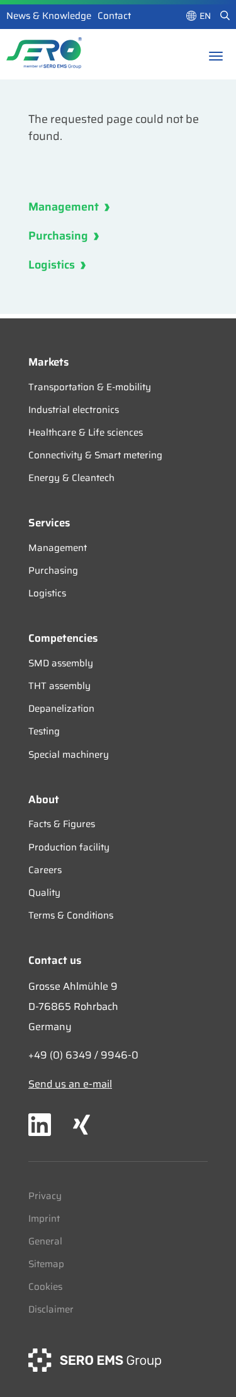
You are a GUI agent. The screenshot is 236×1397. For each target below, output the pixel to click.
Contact (114, 15)
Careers (45, 870)
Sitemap (46, 1264)
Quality (44, 892)
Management (64, 207)
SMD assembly (60, 663)
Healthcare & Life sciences (85, 432)
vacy (51, 1195)
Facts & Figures (61, 824)
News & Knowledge (48, 15)
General (45, 1241)
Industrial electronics (73, 409)
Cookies (45, 1286)
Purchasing (59, 236)
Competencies (63, 638)
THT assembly (59, 685)
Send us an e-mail (70, 1084)
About (43, 799)
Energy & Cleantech (71, 477)
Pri (34, 1195)
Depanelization (61, 708)
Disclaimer (51, 1309)
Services (49, 522)
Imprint (44, 1218)
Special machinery (68, 754)
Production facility (69, 847)
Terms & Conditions (70, 915)
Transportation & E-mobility (89, 387)
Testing (44, 731)
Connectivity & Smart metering (95, 455)
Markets (48, 362)
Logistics (52, 265)
